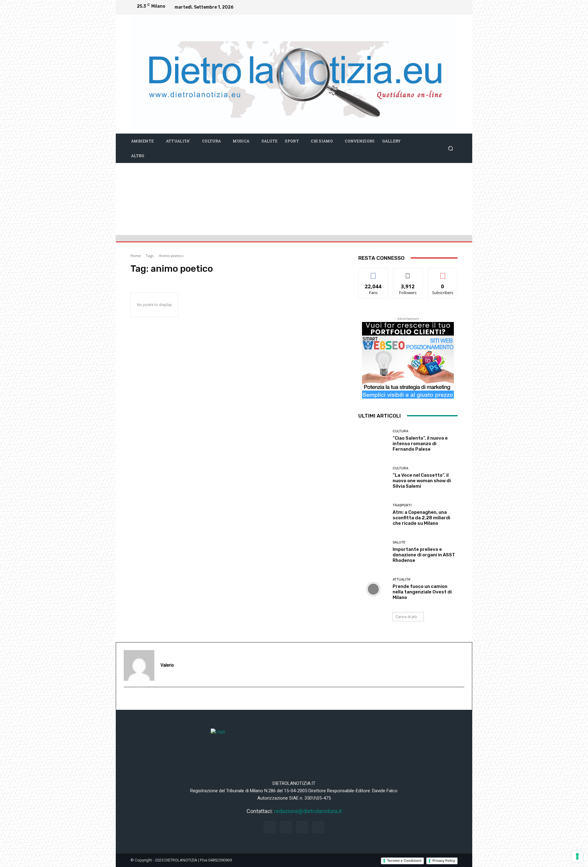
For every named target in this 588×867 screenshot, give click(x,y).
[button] (450, 148)
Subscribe (443, 273)
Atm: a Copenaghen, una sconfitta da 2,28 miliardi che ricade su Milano (421, 517)
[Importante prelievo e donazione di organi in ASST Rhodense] (373, 552)
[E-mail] (127, 698)
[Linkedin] (439, 7)
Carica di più (406, 616)
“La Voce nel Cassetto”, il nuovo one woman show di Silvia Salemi (422, 480)
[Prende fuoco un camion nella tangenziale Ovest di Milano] (373, 589)
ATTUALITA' (401, 579)
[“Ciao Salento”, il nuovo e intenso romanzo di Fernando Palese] (373, 441)
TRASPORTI (402, 505)
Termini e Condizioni (404, 860)
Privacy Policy (443, 860)
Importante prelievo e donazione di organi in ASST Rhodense (424, 555)
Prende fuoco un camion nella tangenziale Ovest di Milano (422, 592)
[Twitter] (451, 7)
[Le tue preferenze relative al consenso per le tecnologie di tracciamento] (577, 856)
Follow (408, 273)
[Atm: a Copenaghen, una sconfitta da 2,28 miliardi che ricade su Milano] (373, 515)
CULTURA (400, 431)
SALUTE (399, 542)
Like (373, 273)
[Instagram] (427, 7)
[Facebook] (415, 7)
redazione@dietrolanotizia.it (308, 811)
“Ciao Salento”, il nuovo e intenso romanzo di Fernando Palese (420, 443)
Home (135, 255)
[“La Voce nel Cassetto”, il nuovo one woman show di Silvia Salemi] (373, 478)
